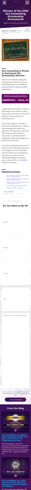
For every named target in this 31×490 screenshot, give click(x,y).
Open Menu (27, 2)
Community (12, 30)
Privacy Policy (11, 393)
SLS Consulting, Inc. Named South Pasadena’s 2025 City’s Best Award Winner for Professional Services (15, 438)
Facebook (27, 31)
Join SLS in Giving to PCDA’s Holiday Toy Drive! (16, 185)
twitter (29, 31)
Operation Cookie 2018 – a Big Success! (15, 188)
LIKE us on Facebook (20, 160)
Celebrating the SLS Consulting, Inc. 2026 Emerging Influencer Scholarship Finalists (17, 179)
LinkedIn (25, 31)
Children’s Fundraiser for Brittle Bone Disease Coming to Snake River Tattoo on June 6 (18, 183)
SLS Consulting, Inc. (4, 2)
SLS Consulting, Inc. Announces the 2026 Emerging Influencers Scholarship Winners (17, 176)
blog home (5, 30)
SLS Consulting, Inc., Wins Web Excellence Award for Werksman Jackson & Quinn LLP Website (14, 483)
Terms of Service (24, 393)
